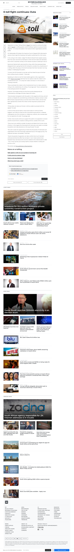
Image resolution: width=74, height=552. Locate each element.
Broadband (25, 508)
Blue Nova (56, 101)
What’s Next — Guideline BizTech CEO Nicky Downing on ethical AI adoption (64, 78)
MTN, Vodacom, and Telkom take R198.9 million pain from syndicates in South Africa (35, 281)
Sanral (13, 47)
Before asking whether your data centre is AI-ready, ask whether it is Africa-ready (64, 54)
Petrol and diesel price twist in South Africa (26, 223)
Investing (57, 515)
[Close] (70, 550)
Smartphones (25, 518)
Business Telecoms (24, 372)
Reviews (40, 516)
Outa (28, 45)
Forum (27, 6)
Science (56, 516)
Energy (6, 308)
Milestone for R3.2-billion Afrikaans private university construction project (24, 207)
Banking (56, 507)
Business (6, 204)
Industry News (34, 6)
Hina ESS (56, 111)
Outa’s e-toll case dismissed (15, 158)
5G (5, 507)
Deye (55, 103)
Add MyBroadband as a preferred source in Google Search (24, 168)
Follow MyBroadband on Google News (20, 170)
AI (20, 430)
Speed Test (59, 6)
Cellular (5, 221)
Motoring (22, 221)
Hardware (5, 430)
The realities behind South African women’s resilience (64, 69)
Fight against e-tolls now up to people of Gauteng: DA (22, 152)
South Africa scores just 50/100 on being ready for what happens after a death (35, 362)
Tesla (55, 125)
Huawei (56, 114)
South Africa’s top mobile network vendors (11, 223)
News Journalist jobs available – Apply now (33, 491)
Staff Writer (7, 14)
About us (24, 523)
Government (6, 9)
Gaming (23, 513)
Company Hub (51, 6)
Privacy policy (42, 523)
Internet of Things (44, 515)
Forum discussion (37, 182)
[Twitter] (4, 48)
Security (22, 230)
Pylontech (56, 118)
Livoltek (56, 116)
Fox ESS (56, 109)
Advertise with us (27, 525)
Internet (6, 413)
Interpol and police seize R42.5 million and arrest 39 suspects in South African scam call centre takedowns (35, 233)
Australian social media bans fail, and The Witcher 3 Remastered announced (27, 329)
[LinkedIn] (4, 51)
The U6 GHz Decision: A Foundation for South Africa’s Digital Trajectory (64, 36)
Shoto (55, 122)
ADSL (22, 507)
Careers (24, 530)
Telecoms (8, 519)
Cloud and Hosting (44, 510)
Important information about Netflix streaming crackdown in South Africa (34, 350)
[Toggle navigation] (3, 3)
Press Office (20, 6)
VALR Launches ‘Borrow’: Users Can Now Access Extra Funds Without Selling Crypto (44, 329)
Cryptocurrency (10, 511)
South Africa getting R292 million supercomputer (35, 479)
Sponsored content (27, 527)
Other (55, 131)
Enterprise (41, 511)
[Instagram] (20, 538)
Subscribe (68, 2)
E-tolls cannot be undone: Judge (16, 155)
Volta (55, 127)
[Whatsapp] (12, 538)
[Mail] (4, 57)
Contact (24, 528)
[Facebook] (6, 538)
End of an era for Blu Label (28, 244)
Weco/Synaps (57, 129)
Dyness (56, 105)
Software (41, 518)
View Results (61, 137)
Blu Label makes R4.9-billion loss (30, 337)
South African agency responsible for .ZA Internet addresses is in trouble (23, 416)
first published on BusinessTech (24, 146)
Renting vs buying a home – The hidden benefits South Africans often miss (64, 45)
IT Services (8, 516)
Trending (22, 325)
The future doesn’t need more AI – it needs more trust (63, 86)
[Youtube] (17, 538)
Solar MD (56, 123)
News (13, 6)
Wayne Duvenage (15, 78)
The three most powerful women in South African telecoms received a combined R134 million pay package (35, 375)
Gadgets (7, 513)
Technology (22, 490)
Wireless (40, 519)
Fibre (55, 511)
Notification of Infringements (47, 525)
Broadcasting (23, 267)
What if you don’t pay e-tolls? (15, 160)
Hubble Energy (57, 112)
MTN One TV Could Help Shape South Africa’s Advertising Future (44, 224)
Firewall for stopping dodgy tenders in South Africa (27, 433)
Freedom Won (57, 107)
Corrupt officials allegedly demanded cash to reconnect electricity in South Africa (33, 386)
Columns (57, 510)
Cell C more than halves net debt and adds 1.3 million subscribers (64, 27)
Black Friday (23, 465)
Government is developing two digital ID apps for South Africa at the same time (34, 443)
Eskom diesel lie (25, 455)
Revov (55, 120)
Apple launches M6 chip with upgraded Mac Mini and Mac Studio (10, 433)
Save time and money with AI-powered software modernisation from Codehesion (44, 434)
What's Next (43, 6)
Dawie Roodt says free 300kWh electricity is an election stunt (26, 311)
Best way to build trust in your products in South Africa (64, 18)
